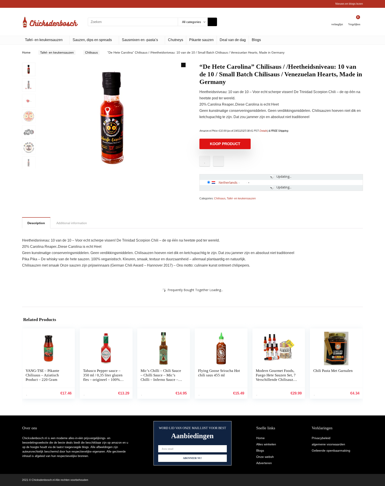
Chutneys (175, 40)
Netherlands (228, 182)
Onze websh (265, 457)
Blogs (256, 40)
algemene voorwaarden (328, 444)
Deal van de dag (233, 40)
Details (263, 130)
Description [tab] (36, 223)
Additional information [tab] (71, 223)
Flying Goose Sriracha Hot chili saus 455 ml (219, 373)
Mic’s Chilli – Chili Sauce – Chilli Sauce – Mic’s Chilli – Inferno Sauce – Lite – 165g (161, 377)
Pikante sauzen (201, 40)
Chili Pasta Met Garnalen (333, 371)
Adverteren (264, 463)
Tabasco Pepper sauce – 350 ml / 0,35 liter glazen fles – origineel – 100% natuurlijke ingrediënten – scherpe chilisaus (103, 380)
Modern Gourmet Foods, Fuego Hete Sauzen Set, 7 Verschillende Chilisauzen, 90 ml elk (277, 377)
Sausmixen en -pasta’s (140, 40)
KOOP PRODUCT (225, 144)
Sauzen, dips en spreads (92, 40)
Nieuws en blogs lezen (349, 3)
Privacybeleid (321, 438)
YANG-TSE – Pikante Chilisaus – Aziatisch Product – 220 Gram (42, 375)
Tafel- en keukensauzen (44, 40)
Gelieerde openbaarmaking (331, 450)
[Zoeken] (212, 22)
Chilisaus (91, 52)
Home (26, 52)
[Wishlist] (337, 20)
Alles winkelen (266, 444)
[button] (183, 65)
